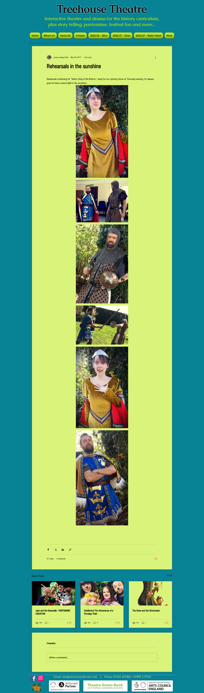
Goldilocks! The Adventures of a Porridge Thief (98, 612)
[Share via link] (70, 549)
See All (169, 575)
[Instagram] (40, 678)
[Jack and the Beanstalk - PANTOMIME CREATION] (53, 593)
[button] (80, 35)
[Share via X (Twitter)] (55, 549)
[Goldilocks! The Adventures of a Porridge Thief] (102, 593)
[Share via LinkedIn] (62, 549)
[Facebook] (33, 678)
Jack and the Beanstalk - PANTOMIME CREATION (53, 612)
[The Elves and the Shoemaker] (150, 593)
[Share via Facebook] (48, 549)
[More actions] (155, 57)
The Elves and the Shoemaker (146, 610)
